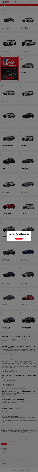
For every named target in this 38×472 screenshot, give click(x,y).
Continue (19, 238)
